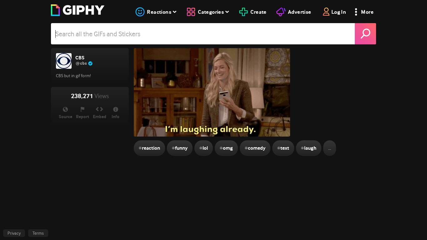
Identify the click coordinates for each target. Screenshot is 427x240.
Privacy (14, 233)
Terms (38, 233)
